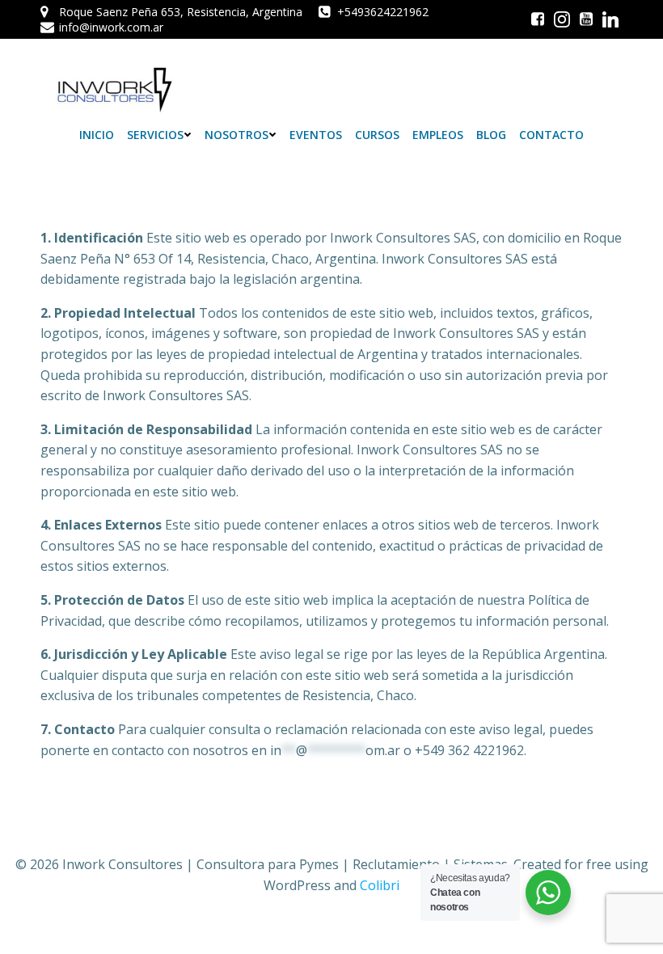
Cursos (377, 134)
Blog (491, 134)
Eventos (315, 134)
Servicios (155, 134)
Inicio (96, 134)
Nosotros (236, 134)
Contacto (551, 134)
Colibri (379, 885)
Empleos (437, 134)
